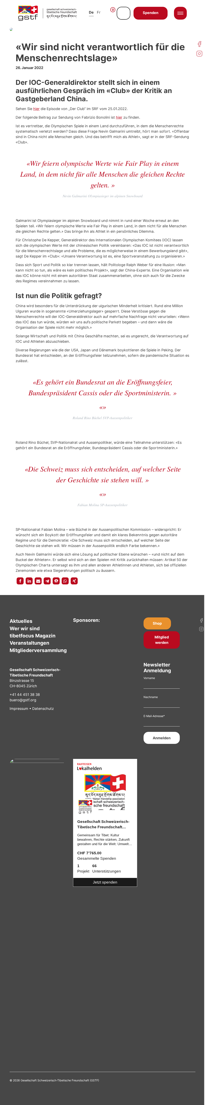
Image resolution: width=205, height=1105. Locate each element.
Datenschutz (43, 708)
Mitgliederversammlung (38, 650)
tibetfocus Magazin (32, 636)
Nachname (151, 697)
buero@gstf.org (23, 700)
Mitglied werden (162, 640)
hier (36, 109)
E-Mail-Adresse (154, 716)
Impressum (19, 708)
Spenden (150, 13)
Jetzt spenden (105, 882)
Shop (157, 623)
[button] (20, 580)
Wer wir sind (25, 628)
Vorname (149, 678)
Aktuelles (21, 621)
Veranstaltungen (29, 643)
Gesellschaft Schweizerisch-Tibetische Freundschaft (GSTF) (103, 824)
